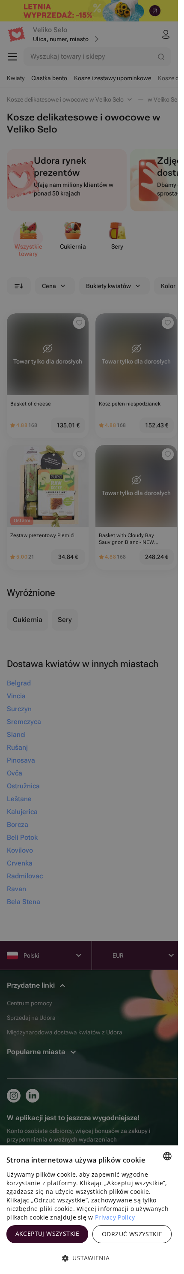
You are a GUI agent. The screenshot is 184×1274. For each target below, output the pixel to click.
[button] (89, 1258)
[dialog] (89, 1209)
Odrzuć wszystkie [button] (132, 1234)
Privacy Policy (115, 1217)
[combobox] (167, 1156)
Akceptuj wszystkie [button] (47, 1233)
